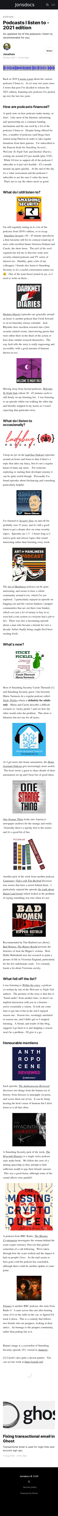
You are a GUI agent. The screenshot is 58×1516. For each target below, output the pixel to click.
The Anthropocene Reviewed (34, 1086)
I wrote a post (25, 79)
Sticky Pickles (10, 700)
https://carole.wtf (34, 1361)
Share (49, 50)
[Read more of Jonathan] (7, 47)
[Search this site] (47, 4)
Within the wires (31, 985)
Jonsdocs (25, 1476)
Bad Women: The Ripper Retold (20, 946)
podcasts (8, 16)
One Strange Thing (13, 819)
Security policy (30, 1487)
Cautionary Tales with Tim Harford (22, 880)
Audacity (43, 1349)
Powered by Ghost (29, 1493)
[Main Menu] (53, 5)
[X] (29, 1481)
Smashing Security (14, 235)
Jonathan (9, 54)
